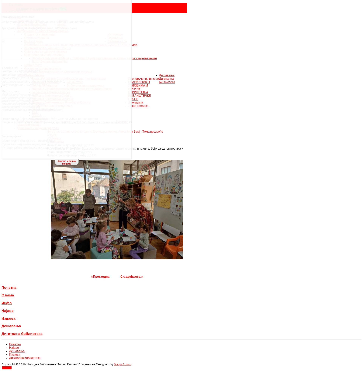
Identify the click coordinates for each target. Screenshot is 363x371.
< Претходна (100, 276)
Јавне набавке (138, 105)
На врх (7, 367)
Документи (135, 102)
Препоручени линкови (143, 78)
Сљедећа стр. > (131, 276)
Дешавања (167, 75)
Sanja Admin (122, 364)
